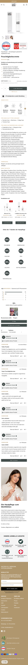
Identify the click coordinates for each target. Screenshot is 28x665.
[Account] (23, 4)
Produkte (16, 603)
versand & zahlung (22, 81)
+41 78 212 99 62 (7, 620)
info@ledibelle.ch (9, 627)
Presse (15, 600)
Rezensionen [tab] (6, 318)
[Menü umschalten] (1, 4)
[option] (14, 21)
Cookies (3, 609)
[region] (14, 312)
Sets (15, 605)
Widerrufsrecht (4, 612)
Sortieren (11, 330)
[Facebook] (2, 631)
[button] (14, 60)
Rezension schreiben (17, 326)
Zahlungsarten (4, 607)
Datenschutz (4, 600)
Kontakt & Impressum (6, 598)
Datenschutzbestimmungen (9, 592)
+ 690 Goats (14, 91)
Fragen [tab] (15, 318)
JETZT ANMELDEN (12, 588)
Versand (3, 605)
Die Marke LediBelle (19, 598)
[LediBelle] (14, 4)
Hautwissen (17, 607)
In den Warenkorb (18, 88)
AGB (2, 603)
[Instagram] (4, 631)
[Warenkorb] (26, 4)
